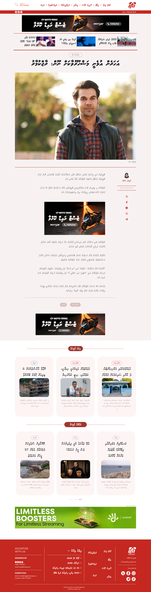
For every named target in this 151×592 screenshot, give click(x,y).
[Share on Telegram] (126, 208)
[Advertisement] (75, 23)
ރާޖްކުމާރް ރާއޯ (75, 55)
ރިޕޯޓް (97, 5)
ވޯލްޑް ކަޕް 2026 (73, 558)
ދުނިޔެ (42, 5)
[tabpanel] (116, 463)
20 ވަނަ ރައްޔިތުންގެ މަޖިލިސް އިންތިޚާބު (66, 568)
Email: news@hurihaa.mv (22, 567)
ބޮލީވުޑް (63, 304)
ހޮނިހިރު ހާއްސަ (87, 5)
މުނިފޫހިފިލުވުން (65, 5)
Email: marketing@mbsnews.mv (25, 576)
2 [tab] (75, 499)
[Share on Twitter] (126, 197)
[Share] (126, 219)
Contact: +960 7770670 (23, 578)
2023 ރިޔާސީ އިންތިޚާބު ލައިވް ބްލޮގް (67, 573)
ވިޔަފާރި (76, 5)
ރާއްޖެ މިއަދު (107, 5)
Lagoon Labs (77, 589)
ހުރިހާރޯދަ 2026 (74, 563)
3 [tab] (70, 499)
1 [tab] (80, 499)
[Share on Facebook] (126, 202)
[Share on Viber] (126, 214)
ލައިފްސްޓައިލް (52, 5)
